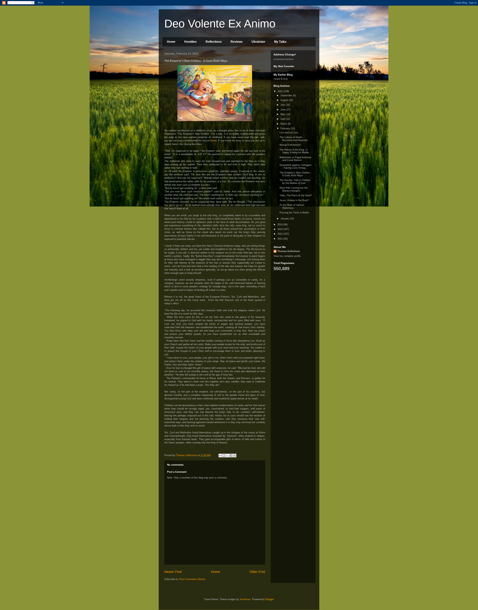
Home (171, 41)
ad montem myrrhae (284, 59)
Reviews (237, 41)
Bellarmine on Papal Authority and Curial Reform (295, 159)
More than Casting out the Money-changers (294, 189)
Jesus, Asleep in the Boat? (294, 200)
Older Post (257, 572)
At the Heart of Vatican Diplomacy (292, 206)
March (284, 123)
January (285, 218)
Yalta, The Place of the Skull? (296, 195)
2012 (280, 233)
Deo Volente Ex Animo (219, 23)
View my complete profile (287, 256)
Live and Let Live (289, 132)
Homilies (190, 41)
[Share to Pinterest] (234, 455)
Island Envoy (281, 78)
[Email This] (220, 455)
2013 (280, 229)
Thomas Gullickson (288, 251)
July (283, 104)
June (283, 109)
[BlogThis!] (224, 455)
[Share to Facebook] (231, 455)
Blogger (270, 599)
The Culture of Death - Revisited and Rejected (293, 139)
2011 (280, 238)
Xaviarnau (245, 599)
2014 (280, 224)
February (285, 128)
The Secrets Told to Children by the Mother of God (295, 181)
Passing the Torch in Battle (294, 212)
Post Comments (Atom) (192, 579)
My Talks (280, 41)
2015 (280, 91)
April (283, 119)
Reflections (214, 41)
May (283, 114)
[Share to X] (227, 455)
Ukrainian (258, 41)
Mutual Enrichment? (290, 144)
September (286, 95)
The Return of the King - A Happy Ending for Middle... (295, 151)
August (284, 100)
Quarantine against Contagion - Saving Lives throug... (295, 166)
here (213, 140)
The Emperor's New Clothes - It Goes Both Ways (295, 174)
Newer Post (173, 572)
